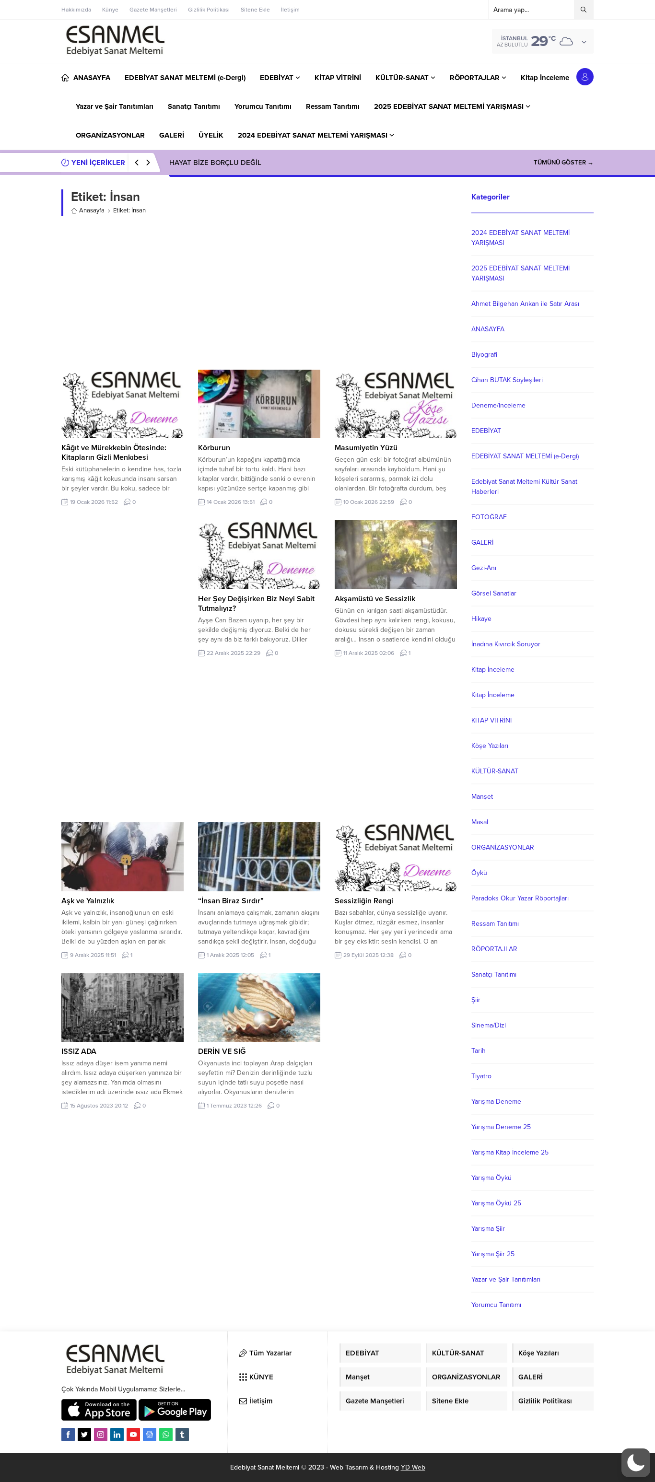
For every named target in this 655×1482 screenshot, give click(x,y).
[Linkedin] (117, 1434)
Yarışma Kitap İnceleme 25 (510, 1152)
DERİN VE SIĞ (222, 1051)
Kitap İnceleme (493, 669)
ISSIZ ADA (78, 1051)
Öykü (479, 873)
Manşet (482, 797)
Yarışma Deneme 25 (501, 1127)
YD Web (413, 1467)
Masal (479, 822)
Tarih (478, 1051)
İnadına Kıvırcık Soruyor (505, 644)
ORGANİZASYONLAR (502, 847)
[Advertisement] (259, 293)
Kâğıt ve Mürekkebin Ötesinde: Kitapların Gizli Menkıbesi (113, 452)
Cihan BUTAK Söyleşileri (507, 380)
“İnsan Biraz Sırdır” (231, 901)
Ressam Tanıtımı (495, 924)
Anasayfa (92, 210)
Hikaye (481, 619)
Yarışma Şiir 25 (493, 1254)
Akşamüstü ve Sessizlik (375, 599)
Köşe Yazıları (489, 746)
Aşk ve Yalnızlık (87, 901)
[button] (635, 1462)
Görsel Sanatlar (493, 593)
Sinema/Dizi (488, 1025)
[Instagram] (100, 1434)
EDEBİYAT (486, 431)
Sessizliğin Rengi (364, 901)
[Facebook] (68, 1434)
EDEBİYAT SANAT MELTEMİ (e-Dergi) (525, 456)
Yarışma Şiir (488, 1229)
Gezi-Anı (483, 568)
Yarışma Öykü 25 (496, 1203)
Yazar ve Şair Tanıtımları (505, 1279)
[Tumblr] (182, 1434)
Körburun (214, 448)
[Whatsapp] (166, 1434)
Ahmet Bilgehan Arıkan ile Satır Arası (525, 304)
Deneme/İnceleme (498, 405)
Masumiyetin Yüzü (366, 448)
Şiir (475, 1000)
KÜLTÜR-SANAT (494, 771)
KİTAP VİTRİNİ (491, 720)
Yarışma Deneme (496, 1101)
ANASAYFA (487, 329)
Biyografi (484, 354)
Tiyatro (481, 1076)
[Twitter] (84, 1434)
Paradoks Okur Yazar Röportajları (520, 898)
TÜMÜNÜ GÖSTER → (564, 162)
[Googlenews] (149, 1434)
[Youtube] (133, 1434)
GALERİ (482, 542)
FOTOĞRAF (489, 517)
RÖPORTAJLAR (494, 949)
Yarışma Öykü (491, 1178)
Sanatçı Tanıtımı (493, 974)
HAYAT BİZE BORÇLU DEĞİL (215, 162)
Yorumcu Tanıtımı (496, 1305)
